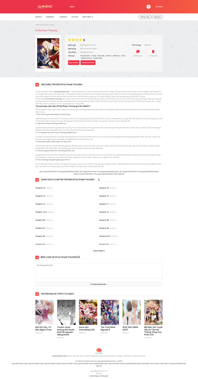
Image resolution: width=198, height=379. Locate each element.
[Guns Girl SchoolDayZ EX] (88, 312)
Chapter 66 (104, 228)
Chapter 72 (40, 204)
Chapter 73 (104, 196)
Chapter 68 (104, 220)
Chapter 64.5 (104, 236)
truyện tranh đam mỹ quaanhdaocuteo (170, 363)
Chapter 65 (40, 236)
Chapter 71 (103, 204)
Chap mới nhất (88, 62)
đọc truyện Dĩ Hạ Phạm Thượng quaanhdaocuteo (59, 171)
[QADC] (45, 6)
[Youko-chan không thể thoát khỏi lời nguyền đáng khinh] (66, 312)
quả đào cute (148, 363)
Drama (108, 56)
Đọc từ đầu (73, 62)
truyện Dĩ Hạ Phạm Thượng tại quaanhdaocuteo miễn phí (101, 174)
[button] (149, 7)
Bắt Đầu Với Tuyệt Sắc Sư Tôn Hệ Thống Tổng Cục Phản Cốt (153, 331)
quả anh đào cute (85, 363)
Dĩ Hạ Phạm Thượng (47, 25)
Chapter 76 (40, 188)
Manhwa (50, 17)
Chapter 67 (40, 228)
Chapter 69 (40, 220)
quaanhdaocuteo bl (133, 363)
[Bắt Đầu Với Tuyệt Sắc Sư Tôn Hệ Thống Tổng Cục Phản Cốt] (153, 312)
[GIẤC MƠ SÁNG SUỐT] (131, 312)
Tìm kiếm (159, 7)
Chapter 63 (104, 244)
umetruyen (103, 376)
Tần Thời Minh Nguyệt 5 (108, 328)
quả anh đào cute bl (117, 363)
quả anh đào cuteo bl (53, 363)
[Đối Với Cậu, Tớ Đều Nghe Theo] (44, 312)
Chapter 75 (104, 188)
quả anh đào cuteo (70, 363)
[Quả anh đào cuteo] (99, 350)
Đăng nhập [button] (145, 17)
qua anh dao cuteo (20, 363)
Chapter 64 (40, 244)
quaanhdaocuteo (62, 91)
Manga (38, 17)
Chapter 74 (40, 196)
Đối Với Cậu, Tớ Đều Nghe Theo (43, 328)
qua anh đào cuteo (36, 363)
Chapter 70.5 (41, 212)
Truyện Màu (97, 58)
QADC (72, 7)
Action (75, 17)
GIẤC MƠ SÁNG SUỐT (130, 328)
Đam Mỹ (101, 56)
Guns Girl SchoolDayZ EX (87, 328)
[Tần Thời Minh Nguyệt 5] (110, 312)
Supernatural (86, 58)
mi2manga (94, 376)
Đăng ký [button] (157, 17)
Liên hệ (99, 366)
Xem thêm (86, 17)
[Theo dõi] (153, 52)
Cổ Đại (93, 56)
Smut (123, 56)
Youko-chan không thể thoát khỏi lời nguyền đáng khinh (65, 331)
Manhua (63, 17)
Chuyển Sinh (85, 56)
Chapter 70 (104, 212)
